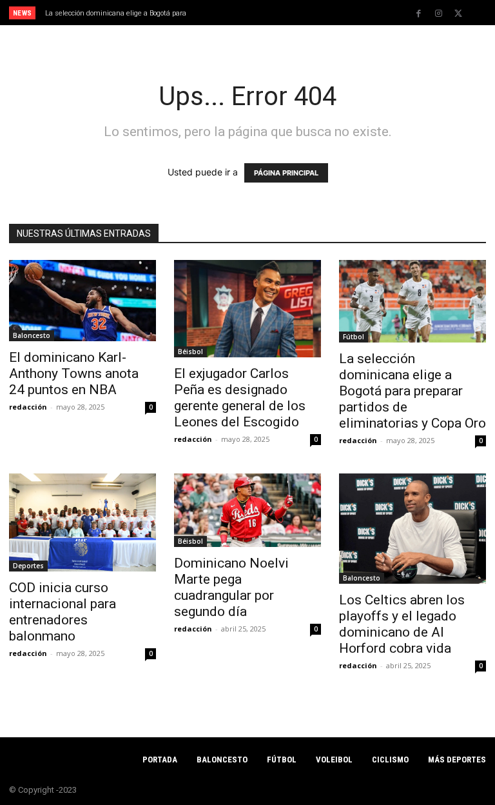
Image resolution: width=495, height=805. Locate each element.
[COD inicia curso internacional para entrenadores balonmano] (82, 522)
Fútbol (353, 336)
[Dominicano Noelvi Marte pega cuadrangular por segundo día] (247, 510)
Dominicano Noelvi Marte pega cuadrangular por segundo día (231, 587)
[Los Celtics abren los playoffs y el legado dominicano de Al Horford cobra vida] (412, 528)
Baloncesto (31, 335)
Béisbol (190, 351)
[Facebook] (418, 13)
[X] (458, 13)
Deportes (28, 565)
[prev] (251, 13)
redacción (28, 407)
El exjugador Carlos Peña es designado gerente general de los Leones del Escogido (240, 398)
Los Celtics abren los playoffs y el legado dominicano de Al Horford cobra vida (402, 624)
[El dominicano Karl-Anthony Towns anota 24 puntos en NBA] (82, 300)
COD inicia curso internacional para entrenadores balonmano (62, 612)
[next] (272, 13)
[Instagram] (438, 13)
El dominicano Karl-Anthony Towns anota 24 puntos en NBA (74, 373)
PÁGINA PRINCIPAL (286, 172)
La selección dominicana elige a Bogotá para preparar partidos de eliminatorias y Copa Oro (412, 391)
